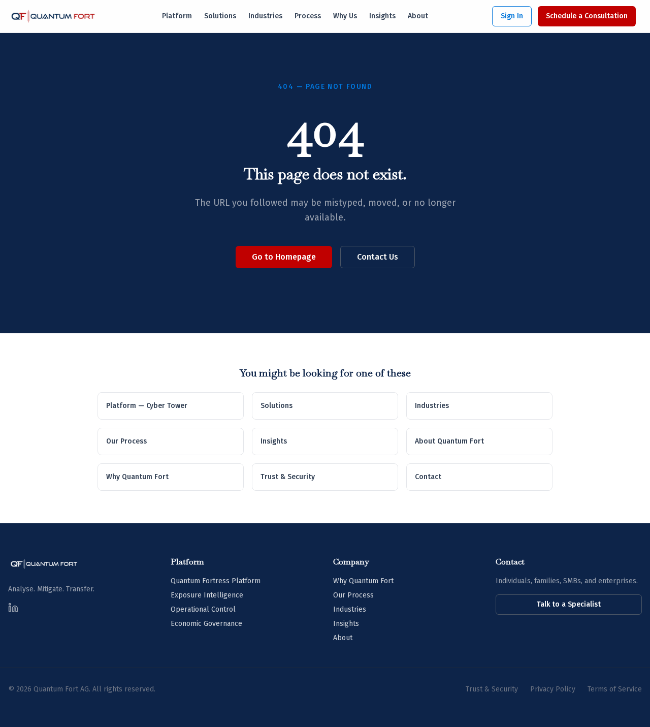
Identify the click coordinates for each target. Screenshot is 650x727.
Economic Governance (206, 623)
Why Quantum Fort (137, 476)
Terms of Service (615, 689)
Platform (177, 16)
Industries (265, 16)
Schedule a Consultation (587, 16)
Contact (428, 476)
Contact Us (377, 257)
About (418, 16)
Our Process (126, 441)
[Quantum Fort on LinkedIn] (13, 608)
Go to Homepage (284, 257)
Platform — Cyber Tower (146, 405)
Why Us (345, 16)
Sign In (512, 16)
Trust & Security (288, 476)
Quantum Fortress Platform (216, 581)
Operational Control (203, 609)
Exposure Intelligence (207, 595)
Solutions (220, 16)
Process (308, 16)
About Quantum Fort (449, 441)
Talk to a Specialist (569, 604)
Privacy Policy (552, 689)
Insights (382, 16)
